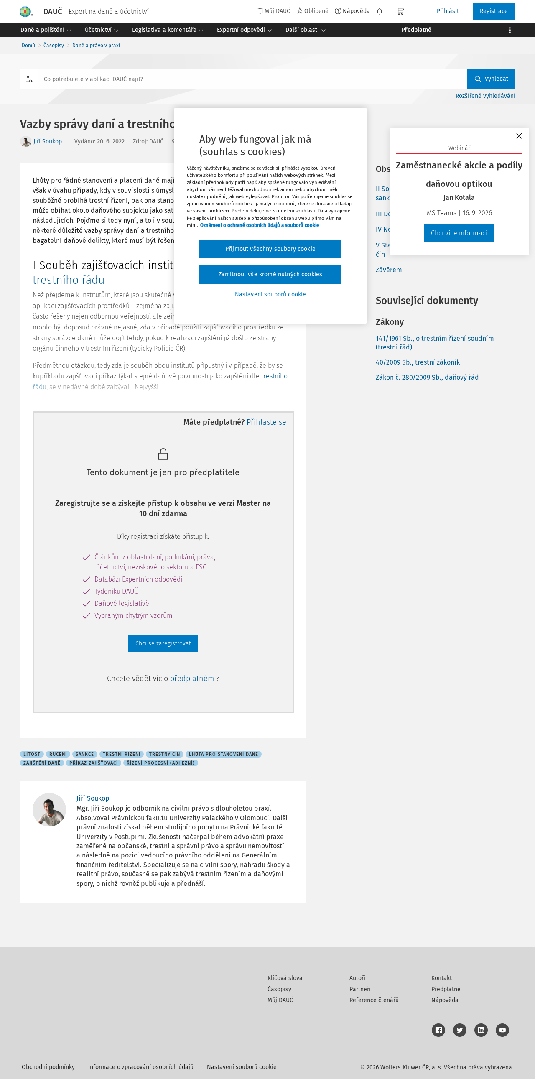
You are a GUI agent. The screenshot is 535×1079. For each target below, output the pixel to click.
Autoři (357, 978)
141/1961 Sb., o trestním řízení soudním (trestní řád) (435, 342)
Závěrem (389, 270)
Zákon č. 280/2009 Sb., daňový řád (427, 377)
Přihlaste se (266, 422)
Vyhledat (496, 78)
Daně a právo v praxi (96, 45)
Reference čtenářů (374, 1000)
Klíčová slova (285, 978)
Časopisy (53, 45)
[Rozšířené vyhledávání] (29, 79)
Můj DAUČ (280, 1000)
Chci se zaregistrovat (163, 643)
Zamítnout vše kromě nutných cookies (271, 274)
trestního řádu (69, 280)
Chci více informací (459, 233)
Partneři (360, 989)
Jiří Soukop (47, 141)
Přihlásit (448, 11)
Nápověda (356, 11)
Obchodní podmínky (48, 1067)
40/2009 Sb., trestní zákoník (418, 362)
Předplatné (446, 989)
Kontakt (441, 978)
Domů (28, 45)
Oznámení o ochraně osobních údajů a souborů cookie (259, 225)
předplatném (193, 678)
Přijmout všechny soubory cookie (270, 249)
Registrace (494, 11)
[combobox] (267, 79)
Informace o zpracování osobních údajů (141, 1067)
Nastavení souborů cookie (242, 1067)
